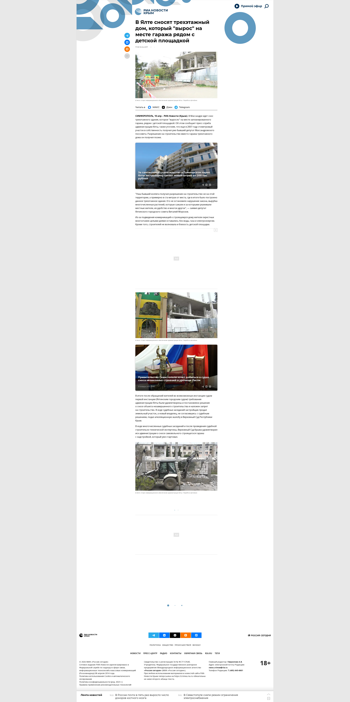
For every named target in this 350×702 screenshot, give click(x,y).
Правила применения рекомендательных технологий (105, 685)
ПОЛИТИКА (155, 645)
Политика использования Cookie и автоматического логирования (104, 678)
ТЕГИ (217, 653)
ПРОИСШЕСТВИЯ (183, 645)
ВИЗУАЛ (196, 645)
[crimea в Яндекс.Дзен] (175, 635)
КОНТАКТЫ (175, 653)
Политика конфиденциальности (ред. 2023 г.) (100, 682)
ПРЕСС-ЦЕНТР (150, 653)
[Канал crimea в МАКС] (196, 635)
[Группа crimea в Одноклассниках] (185, 635)
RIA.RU (208, 653)
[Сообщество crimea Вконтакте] (164, 635)
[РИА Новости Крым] (151, 12)
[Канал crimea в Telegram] (153, 635)
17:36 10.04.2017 (141, 47)
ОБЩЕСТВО (167, 645)
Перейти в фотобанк (190, 100)
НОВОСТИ (135, 653)
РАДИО (163, 653)
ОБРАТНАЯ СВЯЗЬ (193, 653)
